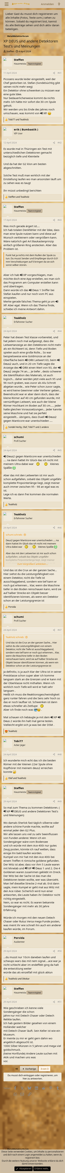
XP (45, 113)
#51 (60, 1001)
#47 (60, 629)
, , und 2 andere (28, 427)
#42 (60, 142)
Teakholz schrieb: (15, 637)
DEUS (17, 811)
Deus (6, 721)
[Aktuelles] (59, 4)
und (18, 119)
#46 (60, 527)
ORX (31, 360)
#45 (60, 450)
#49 (60, 801)
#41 (60, 72)
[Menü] (6, 4)
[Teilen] (54, 73)
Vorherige (30, 1068)
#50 (60, 951)
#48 (60, 754)
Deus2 (7, 364)
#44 (60, 331)
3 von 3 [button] (44, 1068)
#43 (60, 220)
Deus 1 (36, 290)
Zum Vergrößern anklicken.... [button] (32, 564)
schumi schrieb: (14, 534)
